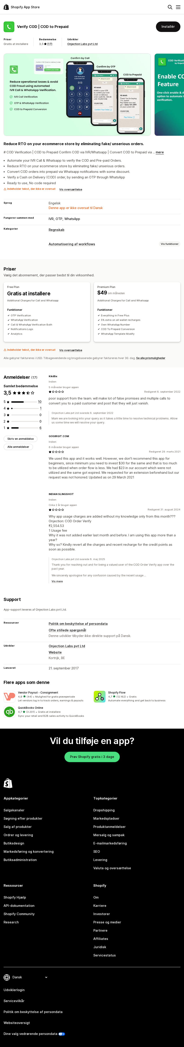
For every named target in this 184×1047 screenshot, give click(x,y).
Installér (168, 27)
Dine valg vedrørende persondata (30, 1034)
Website (55, 652)
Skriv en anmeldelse (20, 438)
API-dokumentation (19, 906)
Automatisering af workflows (72, 244)
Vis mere (57, 581)
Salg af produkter (18, 827)
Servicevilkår (14, 1001)
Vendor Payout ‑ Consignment (38, 692)
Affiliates (100, 939)
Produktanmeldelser (109, 827)
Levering (100, 860)
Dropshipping (104, 810)
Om (96, 897)
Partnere (100, 931)
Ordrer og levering (18, 835)
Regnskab (56, 230)
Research (11, 922)
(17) (49, 44)
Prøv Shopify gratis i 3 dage (92, 757)
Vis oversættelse (70, 189)
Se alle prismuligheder (150, 358)
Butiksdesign (14, 843)
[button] (47, 697)
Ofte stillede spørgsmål (67, 630)
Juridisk (99, 947)
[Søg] (170, 7)
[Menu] (178, 7)
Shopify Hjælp (15, 897)
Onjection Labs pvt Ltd (82, 44)
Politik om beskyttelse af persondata (78, 624)
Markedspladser (106, 818)
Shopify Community (19, 914)
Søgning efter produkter (23, 818)
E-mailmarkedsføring (110, 843)
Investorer (101, 914)
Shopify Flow (116, 692)
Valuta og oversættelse (112, 868)
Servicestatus (104, 955)
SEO (96, 852)
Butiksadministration (20, 860)
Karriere (99, 906)
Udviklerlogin (14, 990)
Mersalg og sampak (109, 835)
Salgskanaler (14, 810)
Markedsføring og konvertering (29, 852)
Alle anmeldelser (18, 446)
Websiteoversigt (17, 1023)
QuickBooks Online (30, 707)
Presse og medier (107, 922)
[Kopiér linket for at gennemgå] (60, 376)
